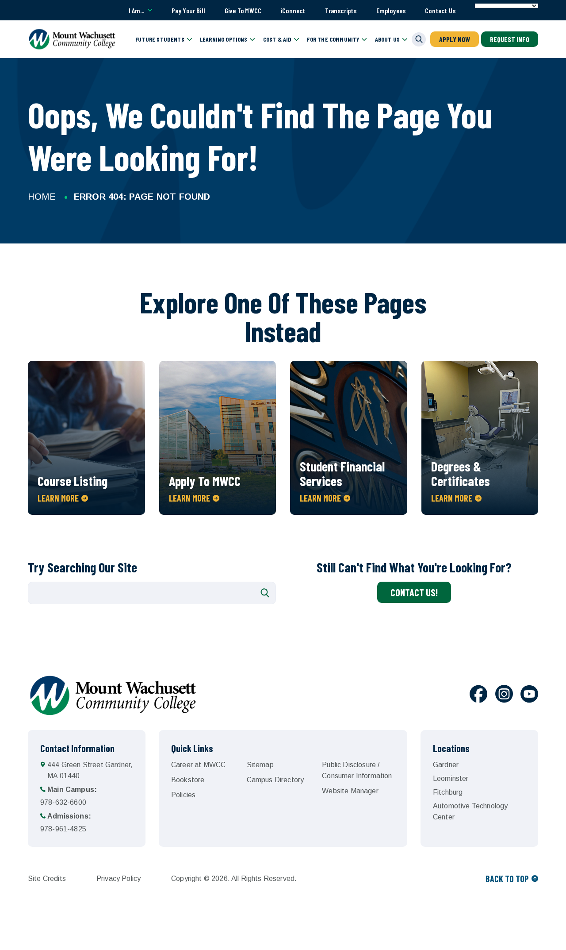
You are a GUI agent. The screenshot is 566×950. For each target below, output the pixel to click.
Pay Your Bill (188, 10)
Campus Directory (275, 780)
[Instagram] (504, 695)
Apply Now (454, 39)
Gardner (446, 764)
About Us (387, 39)
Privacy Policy (118, 878)
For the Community (333, 39)
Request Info (509, 39)
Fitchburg (448, 792)
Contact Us (440, 10)
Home (42, 196)
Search (264, 592)
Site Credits (47, 878)
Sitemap (260, 764)
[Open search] (419, 39)
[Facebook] (478, 695)
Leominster (451, 778)
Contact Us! (414, 592)
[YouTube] (529, 695)
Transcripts (341, 10)
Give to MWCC (243, 10)
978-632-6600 (68, 796)
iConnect (293, 10)
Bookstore (187, 780)
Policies (183, 795)
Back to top (507, 878)
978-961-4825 (65, 822)
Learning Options (224, 39)
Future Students (159, 39)
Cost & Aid (277, 39)
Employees (391, 10)
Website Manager (350, 791)
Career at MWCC (198, 764)
